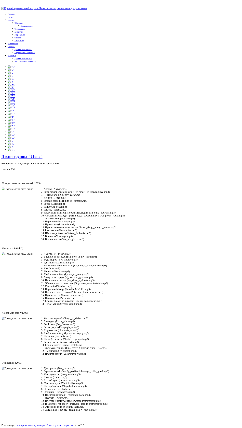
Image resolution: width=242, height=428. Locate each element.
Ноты (10, 17)
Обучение (18, 23)
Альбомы (12, 55)
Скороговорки (27, 26)
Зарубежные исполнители (24, 52)
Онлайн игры (19, 29)
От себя (17, 38)
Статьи (10, 20)
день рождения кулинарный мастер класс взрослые (45, 425)
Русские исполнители (23, 49)
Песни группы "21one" (21, 156)
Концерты (18, 32)
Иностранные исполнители (25, 61)
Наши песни (13, 44)
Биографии (19, 41)
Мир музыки (19, 35)
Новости (11, 14)
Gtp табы (11, 46)
